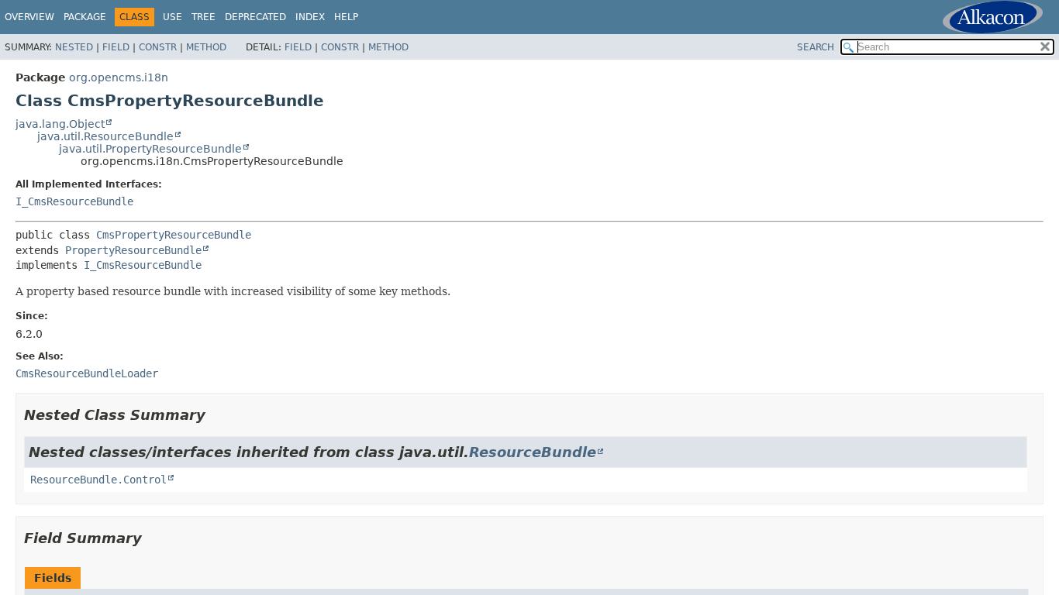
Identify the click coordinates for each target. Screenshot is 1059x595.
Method (206, 47)
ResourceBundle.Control (98, 479)
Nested (74, 47)
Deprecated (255, 17)
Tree (203, 17)
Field (115, 47)
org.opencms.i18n (118, 77)
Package (85, 17)
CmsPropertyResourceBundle (173, 235)
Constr (158, 47)
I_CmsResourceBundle (74, 201)
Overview (29, 17)
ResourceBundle (532, 452)
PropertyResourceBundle (133, 250)
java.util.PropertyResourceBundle (150, 149)
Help (346, 17)
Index (310, 17)
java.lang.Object (60, 124)
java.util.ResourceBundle (105, 136)
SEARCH (815, 47)
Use (172, 17)
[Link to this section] (216, 415)
